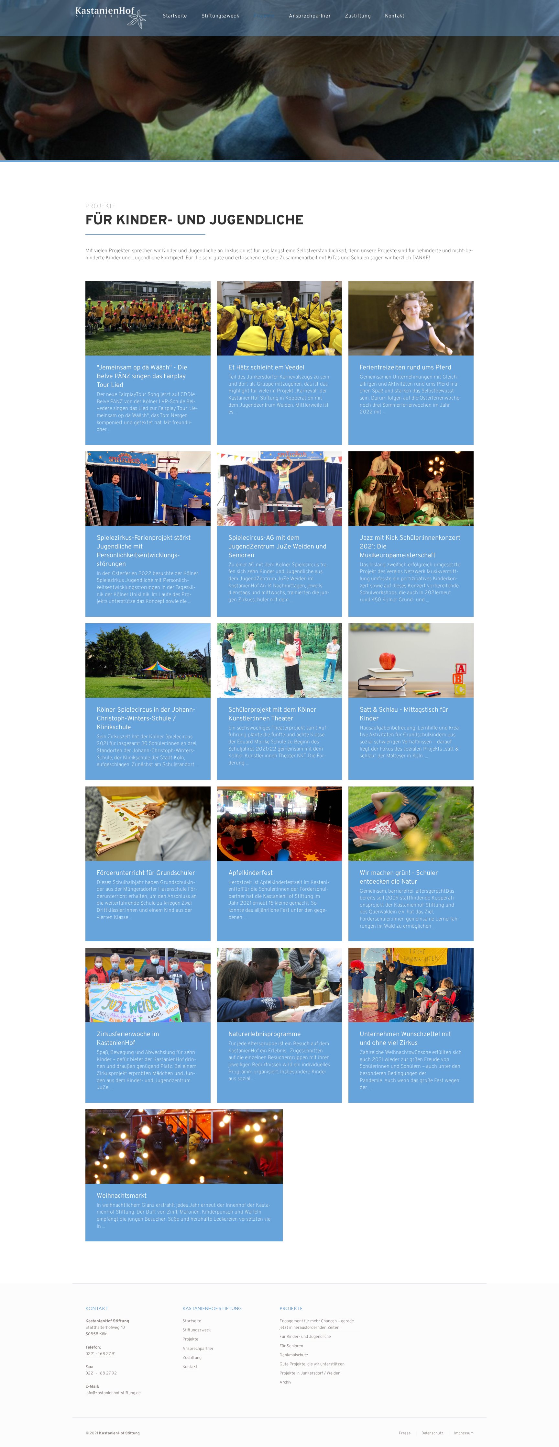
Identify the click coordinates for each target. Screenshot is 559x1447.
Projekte (264, 16)
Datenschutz (432, 1433)
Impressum (464, 1433)
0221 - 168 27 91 (100, 1354)
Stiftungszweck (220, 16)
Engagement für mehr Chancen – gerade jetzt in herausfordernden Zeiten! (317, 1324)
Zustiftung (358, 16)
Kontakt (394, 16)
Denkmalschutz (294, 1355)
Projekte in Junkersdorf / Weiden (310, 1373)
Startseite (175, 16)
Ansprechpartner (310, 16)
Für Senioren (291, 1346)
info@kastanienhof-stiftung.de (113, 1393)
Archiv (285, 1382)
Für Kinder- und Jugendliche (305, 1337)
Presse (405, 1433)
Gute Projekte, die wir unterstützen (312, 1364)
